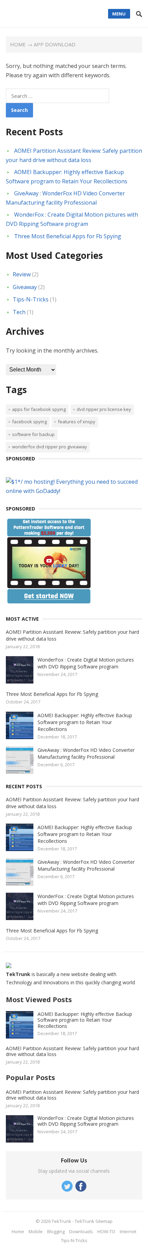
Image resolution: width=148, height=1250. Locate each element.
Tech (19, 312)
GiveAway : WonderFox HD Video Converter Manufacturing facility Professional (86, 753)
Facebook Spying (29, 421)
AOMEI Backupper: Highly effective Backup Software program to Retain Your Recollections (85, 722)
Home (18, 44)
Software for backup (33, 434)
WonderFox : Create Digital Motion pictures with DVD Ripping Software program (86, 663)
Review (22, 274)
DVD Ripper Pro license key (104, 409)
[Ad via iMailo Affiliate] (49, 602)
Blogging (56, 1231)
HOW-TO (106, 1231)
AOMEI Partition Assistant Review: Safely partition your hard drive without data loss (72, 1051)
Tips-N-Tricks (31, 299)
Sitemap (104, 1221)
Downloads (81, 1231)
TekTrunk (61, 1221)
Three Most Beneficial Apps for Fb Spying (67, 236)
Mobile (36, 1231)
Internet (128, 1231)
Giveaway (25, 287)
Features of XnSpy (76, 421)
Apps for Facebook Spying (39, 409)
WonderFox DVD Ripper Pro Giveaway (49, 447)
